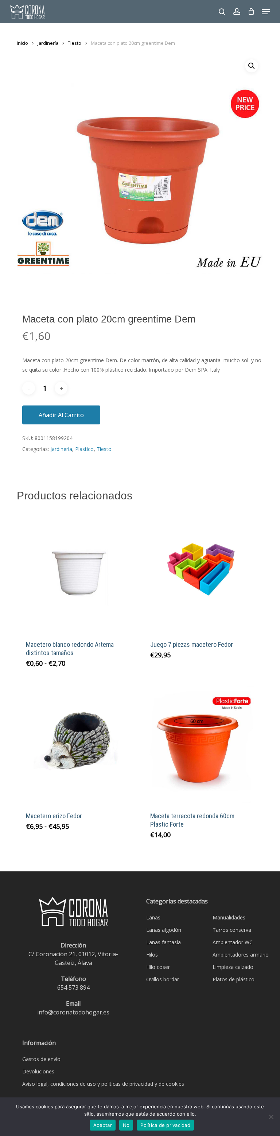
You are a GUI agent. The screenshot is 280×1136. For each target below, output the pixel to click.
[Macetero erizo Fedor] (77, 742)
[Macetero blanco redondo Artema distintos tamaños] (77, 570)
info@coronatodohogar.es (73, 1012)
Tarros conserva (232, 929)
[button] (266, 11)
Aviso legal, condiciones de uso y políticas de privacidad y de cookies (103, 1083)
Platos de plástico (233, 979)
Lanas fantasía (163, 942)
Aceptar (102, 1125)
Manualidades (229, 917)
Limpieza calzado (233, 966)
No (126, 1125)
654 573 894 (73, 987)
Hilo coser (158, 966)
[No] (271, 1116)
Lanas (153, 917)
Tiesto (74, 43)
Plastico (84, 449)
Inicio (22, 43)
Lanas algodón (163, 929)
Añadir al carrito (61, 415)
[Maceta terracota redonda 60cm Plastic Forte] (201, 742)
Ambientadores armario (241, 954)
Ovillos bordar (162, 979)
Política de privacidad (165, 1125)
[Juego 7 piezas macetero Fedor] (201, 570)
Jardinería (48, 43)
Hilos (152, 954)
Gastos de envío (41, 1059)
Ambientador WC (233, 942)
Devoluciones (38, 1071)
